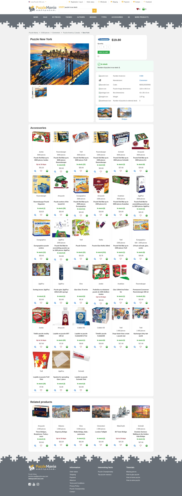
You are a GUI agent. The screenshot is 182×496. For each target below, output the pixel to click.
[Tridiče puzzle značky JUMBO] (35, 347)
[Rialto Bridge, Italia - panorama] (75, 445)
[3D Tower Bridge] (115, 445)
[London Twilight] (95, 445)
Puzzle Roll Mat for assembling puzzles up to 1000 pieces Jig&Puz (61, 248)
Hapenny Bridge (61, 432)
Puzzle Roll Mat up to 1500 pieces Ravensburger (100, 160)
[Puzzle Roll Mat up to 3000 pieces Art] (135, 171)
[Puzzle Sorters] (75, 259)
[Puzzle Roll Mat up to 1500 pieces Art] (95, 215)
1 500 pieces (101, 429)
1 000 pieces (121, 331)
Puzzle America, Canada (71, 33)
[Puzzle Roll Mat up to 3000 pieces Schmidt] (115, 171)
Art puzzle (140, 152)
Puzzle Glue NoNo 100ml (101, 246)
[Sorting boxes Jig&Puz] (35, 303)
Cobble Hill (81, 328)
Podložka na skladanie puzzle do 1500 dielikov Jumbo (101, 292)
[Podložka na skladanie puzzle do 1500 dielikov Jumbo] (95, 303)
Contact (137, 2)
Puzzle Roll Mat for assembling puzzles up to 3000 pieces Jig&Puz (140, 204)
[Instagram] (38, 485)
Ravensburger (61, 152)
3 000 (141, 76)
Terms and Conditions (77, 483)
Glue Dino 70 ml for (81, 289)
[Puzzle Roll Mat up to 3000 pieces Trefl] (75, 171)
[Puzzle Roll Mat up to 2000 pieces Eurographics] (75, 216)
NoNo (101, 240)
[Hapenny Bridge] (55, 445)
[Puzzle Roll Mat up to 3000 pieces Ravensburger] (55, 172)
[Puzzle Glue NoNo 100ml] (95, 259)
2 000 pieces (140, 429)
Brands (93, 17)
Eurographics (81, 196)
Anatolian (121, 196)
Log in (81, 2)
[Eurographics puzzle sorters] (35, 259)
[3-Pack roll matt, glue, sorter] (135, 259)
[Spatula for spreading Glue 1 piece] (55, 390)
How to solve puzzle (133, 480)
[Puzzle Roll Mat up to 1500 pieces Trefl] (115, 259)
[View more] (41, 142)
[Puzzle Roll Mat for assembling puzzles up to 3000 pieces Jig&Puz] (135, 216)
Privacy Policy (74, 486)
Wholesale (103, 2)
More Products (142, 17)
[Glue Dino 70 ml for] (75, 303)
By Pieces (56, 17)
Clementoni (56, 33)
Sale (45, 17)
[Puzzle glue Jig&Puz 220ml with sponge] (55, 303)
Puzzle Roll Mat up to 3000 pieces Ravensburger (61, 160)
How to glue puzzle (132, 474)
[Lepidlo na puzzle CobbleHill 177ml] (75, 347)
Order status (90, 2)
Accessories (117, 17)
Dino (81, 284)
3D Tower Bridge (121, 432)
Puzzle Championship (77, 489)
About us (73, 480)
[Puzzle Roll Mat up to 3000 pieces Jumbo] (35, 171)
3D (129, 17)
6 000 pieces (81, 429)
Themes (69, 17)
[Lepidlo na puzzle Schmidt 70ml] (75, 390)
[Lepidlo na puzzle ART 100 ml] (55, 347)
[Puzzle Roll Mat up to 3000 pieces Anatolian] (115, 215)
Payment (126, 2)
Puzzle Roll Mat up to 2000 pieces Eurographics (81, 204)
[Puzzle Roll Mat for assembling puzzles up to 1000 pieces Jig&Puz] (55, 259)
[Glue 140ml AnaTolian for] (115, 303)
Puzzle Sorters (81, 246)
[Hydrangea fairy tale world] (135, 347)
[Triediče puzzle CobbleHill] (95, 347)
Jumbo (41, 152)
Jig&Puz (141, 196)
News (35, 17)
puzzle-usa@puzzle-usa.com (38, 476)
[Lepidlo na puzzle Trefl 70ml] (35, 390)
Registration (74, 2)
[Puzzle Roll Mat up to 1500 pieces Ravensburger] (95, 172)
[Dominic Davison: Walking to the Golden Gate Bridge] (135, 446)
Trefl (81, 152)
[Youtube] (34, 485)
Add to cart (103, 52)
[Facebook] (29, 485)
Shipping (115, 2)
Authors (81, 17)
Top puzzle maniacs (104, 474)
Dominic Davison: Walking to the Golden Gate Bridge (141, 434)
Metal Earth (121, 426)
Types (104, 17)
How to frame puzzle (133, 477)
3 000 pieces (45, 33)
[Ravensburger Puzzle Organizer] (35, 215)
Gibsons (61, 426)
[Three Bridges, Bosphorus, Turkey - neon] (35, 446)
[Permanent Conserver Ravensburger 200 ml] (135, 303)
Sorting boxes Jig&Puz (41, 289)
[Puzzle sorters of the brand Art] (55, 215)
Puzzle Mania (33, 33)
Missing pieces (131, 472)
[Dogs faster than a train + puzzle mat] (115, 347)
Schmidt (121, 152)
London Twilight (101, 432)
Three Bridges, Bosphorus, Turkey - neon (41, 434)
